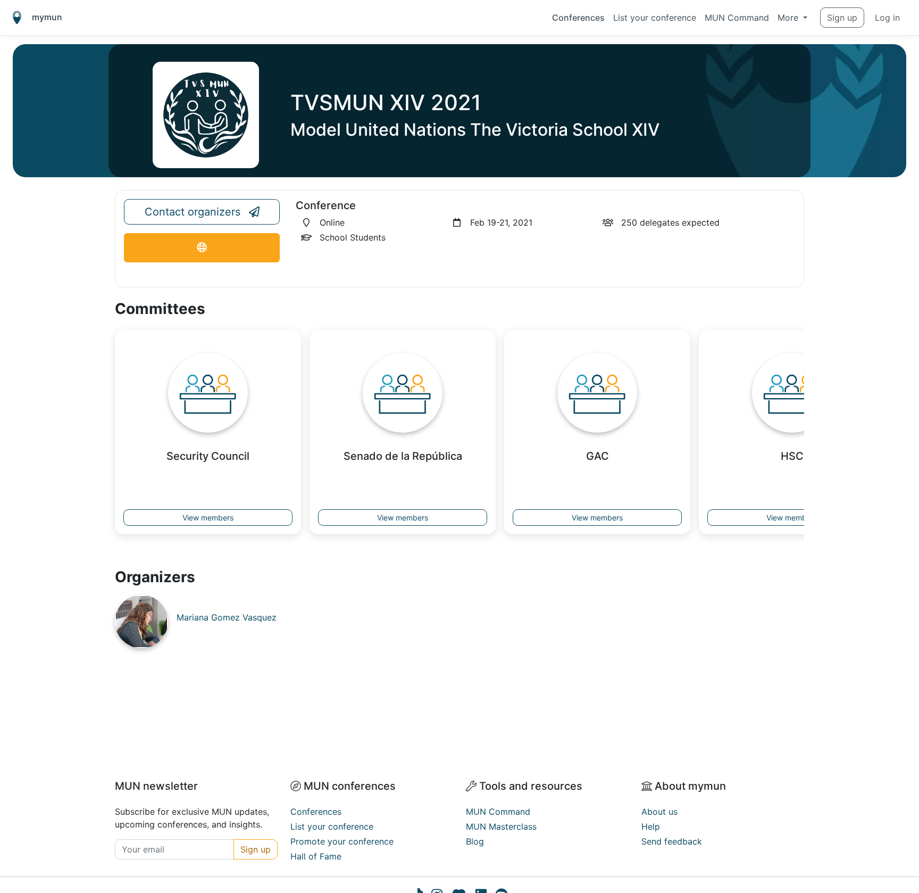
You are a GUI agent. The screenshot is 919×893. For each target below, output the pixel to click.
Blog (475, 841)
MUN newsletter (156, 786)
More (789, 17)
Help (650, 826)
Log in (887, 17)
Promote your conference (342, 841)
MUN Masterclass (501, 826)
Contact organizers (192, 211)
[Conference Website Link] (202, 248)
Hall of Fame (315, 856)
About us (659, 811)
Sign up (842, 17)
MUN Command (737, 17)
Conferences (578, 17)
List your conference (654, 17)
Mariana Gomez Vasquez (227, 617)
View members (207, 517)
